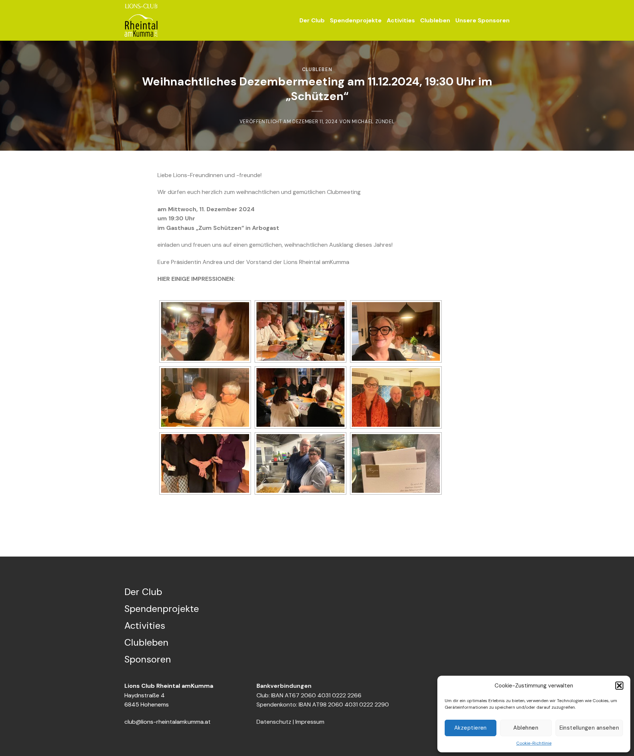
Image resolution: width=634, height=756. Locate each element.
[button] (619, 685)
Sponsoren (147, 659)
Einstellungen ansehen (589, 727)
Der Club (312, 20)
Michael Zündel (373, 121)
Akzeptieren (470, 727)
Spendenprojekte (356, 20)
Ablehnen (525, 727)
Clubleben (435, 20)
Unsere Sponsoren (482, 20)
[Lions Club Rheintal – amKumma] (140, 20)
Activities (401, 20)
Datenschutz (273, 722)
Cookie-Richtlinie (533, 743)
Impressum (309, 722)
